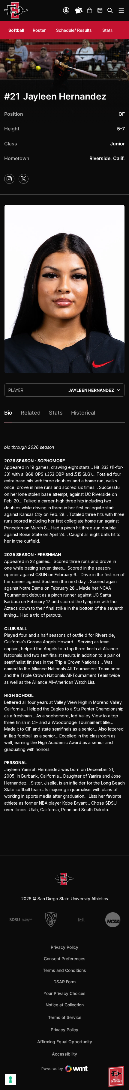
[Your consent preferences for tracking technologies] (10, 1079)
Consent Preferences (65, 958)
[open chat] (117, 1076)
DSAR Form (64, 981)
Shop (89, 10)
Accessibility (64, 1053)
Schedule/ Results (74, 30)
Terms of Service (64, 1017)
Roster (39, 30)
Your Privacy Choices (65, 993)
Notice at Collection (65, 1004)
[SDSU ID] (66, 10)
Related (30, 412)
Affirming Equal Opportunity (64, 1041)
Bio (8, 412)
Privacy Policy (64, 947)
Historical (83, 412)
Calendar (100, 10)
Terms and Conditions (64, 970)
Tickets (79, 10)
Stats (107, 30)
